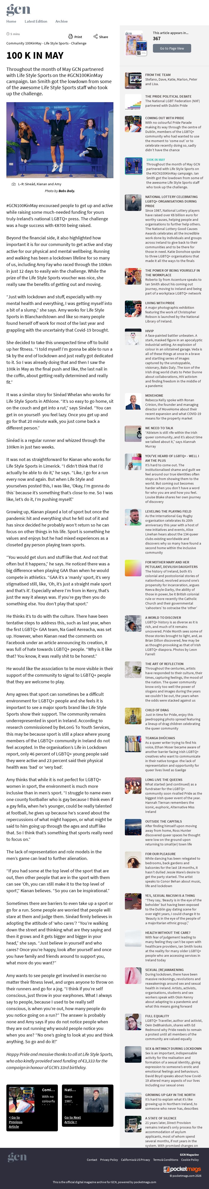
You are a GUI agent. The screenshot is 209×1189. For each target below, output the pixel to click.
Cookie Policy (190, 1160)
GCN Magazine (189, 1154)
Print (77, 37)
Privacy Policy (109, 1160)
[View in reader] (134, 54)
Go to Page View (172, 48)
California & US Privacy (135, 1160)
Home (11, 21)
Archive (62, 21)
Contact (92, 1160)
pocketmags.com (184, 1176)
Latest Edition (36, 21)
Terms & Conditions (165, 1160)
